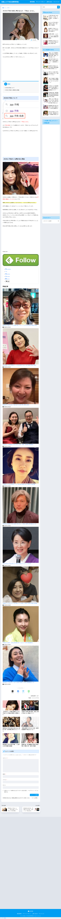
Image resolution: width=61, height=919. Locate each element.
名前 (4, 774)
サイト (4, 785)
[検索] (58, 7)
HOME (31, 911)
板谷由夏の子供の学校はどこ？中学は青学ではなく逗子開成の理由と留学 (19, 365)
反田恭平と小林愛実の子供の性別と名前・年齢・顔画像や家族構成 (18, 444)
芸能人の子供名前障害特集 (10, 2)
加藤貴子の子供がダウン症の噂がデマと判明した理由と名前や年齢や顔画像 (20, 603)
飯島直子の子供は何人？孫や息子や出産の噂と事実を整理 (16, 405)
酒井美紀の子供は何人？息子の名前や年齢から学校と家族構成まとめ (18, 682)
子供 (38, 698)
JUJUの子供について (9, 87)
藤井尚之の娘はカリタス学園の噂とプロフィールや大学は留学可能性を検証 (20, 325)
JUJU (34, 698)
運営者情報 (32, 1)
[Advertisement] (21, 67)
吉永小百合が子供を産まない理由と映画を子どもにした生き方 (17, 563)
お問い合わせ (49, 1)
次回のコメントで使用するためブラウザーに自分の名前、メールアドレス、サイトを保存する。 (21, 791)
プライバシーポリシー (40, 1)
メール (5, 779)
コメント (5, 758)
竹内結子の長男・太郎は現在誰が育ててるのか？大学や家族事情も (18, 642)
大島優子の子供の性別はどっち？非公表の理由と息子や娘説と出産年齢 (19, 484)
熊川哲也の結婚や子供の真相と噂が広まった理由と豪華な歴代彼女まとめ (19, 524)
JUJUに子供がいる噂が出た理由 (12, 90)
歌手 (38, 695)
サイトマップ (56, 1)
